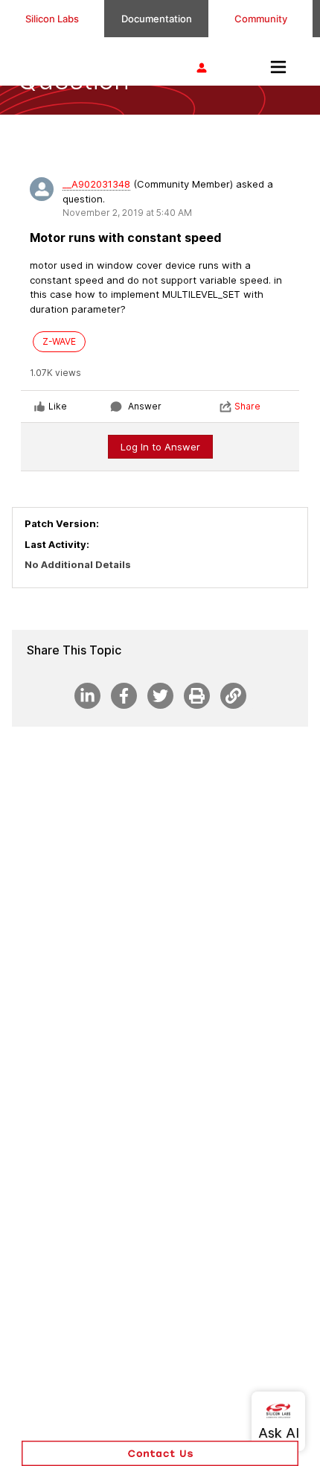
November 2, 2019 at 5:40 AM (127, 212)
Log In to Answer (160, 447)
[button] (160, 1453)
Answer (144, 406)
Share (247, 406)
